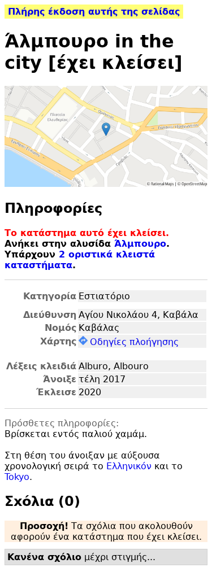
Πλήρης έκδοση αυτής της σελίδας (94, 11)
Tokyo (17, 476)
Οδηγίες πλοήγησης (134, 342)
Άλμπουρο (140, 243)
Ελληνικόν (129, 466)
